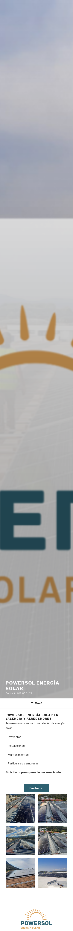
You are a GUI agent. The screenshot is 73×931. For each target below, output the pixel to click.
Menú (38, 703)
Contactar (36, 788)
